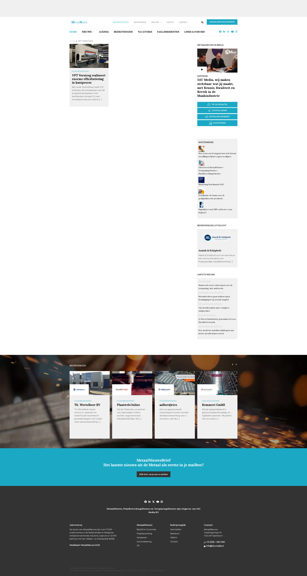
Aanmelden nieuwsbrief (222, 22)
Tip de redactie (219, 104)
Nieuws (87, 31)
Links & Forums (194, 31)
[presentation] (232, 364)
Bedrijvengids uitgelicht (211, 225)
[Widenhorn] (207, 389)
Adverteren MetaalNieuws (81, 571)
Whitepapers (205, 142)
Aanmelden (176, 529)
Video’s (170, 22)
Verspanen (142, 537)
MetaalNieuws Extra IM (210, 304)
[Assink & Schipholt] (217, 248)
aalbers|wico (126, 405)
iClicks (111, 568)
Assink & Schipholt (209, 250)
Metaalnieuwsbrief (219, 117)
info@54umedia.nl (215, 546)
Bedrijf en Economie (146, 529)
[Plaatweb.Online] (79, 389)
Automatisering (210, 401)
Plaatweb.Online (85, 405)
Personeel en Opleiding (211, 293)
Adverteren (140, 22)
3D (138, 545)
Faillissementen (168, 31)
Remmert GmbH (170, 405)
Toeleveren (204, 282)
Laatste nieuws (206, 274)
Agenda (104, 31)
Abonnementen (121, 22)
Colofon (97, 571)
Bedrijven (175, 533)
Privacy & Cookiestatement (114, 571)
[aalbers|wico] (122, 389)
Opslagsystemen (168, 401)
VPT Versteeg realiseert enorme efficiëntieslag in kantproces (88, 79)
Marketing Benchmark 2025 (211, 184)
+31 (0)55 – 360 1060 (215, 542)
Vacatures (145, 31)
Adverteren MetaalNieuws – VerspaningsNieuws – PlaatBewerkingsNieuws (211, 170)
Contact (183, 22)
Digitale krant (219, 110)
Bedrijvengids (123, 31)
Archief (155, 22)
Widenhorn (210, 405)
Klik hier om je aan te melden (153, 474)
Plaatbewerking (80, 71)
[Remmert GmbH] (164, 389)
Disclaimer (132, 571)
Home (73, 31)
